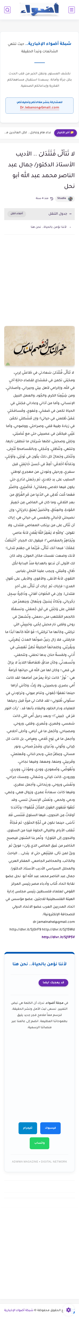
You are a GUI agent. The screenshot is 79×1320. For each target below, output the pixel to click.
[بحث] (7, 10)
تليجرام (27, 1128)
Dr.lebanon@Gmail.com (39, 108)
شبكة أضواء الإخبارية (18, 1310)
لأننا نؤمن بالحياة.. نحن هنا (49, 227)
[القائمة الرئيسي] (71, 10)
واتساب (39, 1143)
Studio (61, 198)
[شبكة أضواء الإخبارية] (39, 10)
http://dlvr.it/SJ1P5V (58, 937)
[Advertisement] (39, 285)
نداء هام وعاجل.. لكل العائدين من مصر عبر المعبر (26, 133)
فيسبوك (50, 1128)
